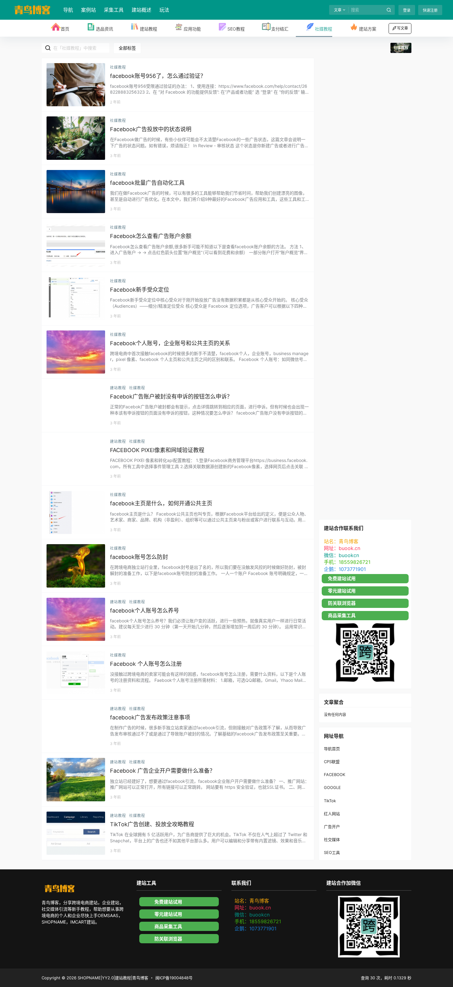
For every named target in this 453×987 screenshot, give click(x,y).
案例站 (88, 10)
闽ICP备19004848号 (174, 977)
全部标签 (127, 48)
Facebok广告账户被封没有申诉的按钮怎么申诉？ (171, 396)
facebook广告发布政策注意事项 (150, 717)
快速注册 (430, 10)
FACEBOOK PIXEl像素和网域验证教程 (157, 450)
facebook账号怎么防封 (139, 557)
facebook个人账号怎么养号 (144, 610)
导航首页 (332, 748)
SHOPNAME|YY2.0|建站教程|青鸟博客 (112, 977)
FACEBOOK (334, 774)
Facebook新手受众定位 (139, 289)
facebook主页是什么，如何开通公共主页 (161, 503)
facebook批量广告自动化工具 (147, 183)
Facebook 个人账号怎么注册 (146, 664)
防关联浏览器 (342, 603)
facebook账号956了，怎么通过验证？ (158, 76)
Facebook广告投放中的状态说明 (150, 129)
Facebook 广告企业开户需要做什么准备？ (162, 770)
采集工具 (114, 10)
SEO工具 (332, 852)
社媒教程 (118, 67)
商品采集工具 (342, 615)
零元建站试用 (342, 591)
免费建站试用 (342, 578)
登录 (406, 10)
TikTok (330, 800)
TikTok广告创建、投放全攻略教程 (152, 824)
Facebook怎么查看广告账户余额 (150, 236)
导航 (68, 10)
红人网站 (332, 813)
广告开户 (332, 826)
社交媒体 (332, 839)
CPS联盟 (332, 761)
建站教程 (118, 388)
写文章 (402, 28)
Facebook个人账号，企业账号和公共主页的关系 (170, 343)
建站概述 (141, 10)
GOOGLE (332, 787)
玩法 (164, 10)
